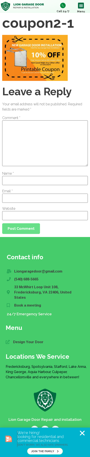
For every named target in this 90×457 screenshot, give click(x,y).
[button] (82, 433)
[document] (45, 228)
